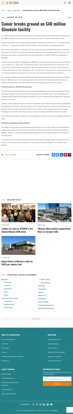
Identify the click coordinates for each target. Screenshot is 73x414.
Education (41, 286)
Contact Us (5, 361)
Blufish (56, 410)
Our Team (5, 344)
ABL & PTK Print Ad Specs (56, 352)
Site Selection (45, 283)
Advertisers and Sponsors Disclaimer (10, 383)
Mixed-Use (42, 295)
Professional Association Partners (12, 356)
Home (9, 10)
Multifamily (42, 299)
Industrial (7, 285)
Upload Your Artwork (54, 356)
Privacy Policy (6, 374)
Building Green (9, 304)
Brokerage (7, 282)
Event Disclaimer (7, 389)
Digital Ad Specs (53, 344)
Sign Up (57, 384)
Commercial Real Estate (10, 298)
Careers (4, 352)
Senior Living (45, 279)
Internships (5, 348)
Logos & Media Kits (54, 339)
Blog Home (11, 155)
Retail (6, 295)
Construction (8, 307)
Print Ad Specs (52, 348)
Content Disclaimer (8, 378)
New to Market (43, 302)
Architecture (8, 301)
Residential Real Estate (46, 308)
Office (6, 292)
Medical (41, 292)
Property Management (46, 305)
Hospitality (42, 289)
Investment (8, 289)
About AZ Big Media (8, 339)
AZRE (69, 17)
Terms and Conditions (9, 394)
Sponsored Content (54, 361)
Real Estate (17, 10)
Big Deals (5, 279)
